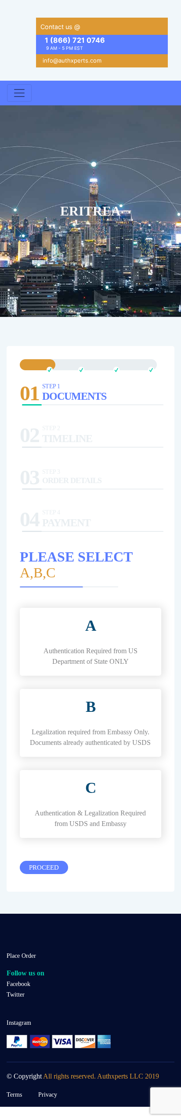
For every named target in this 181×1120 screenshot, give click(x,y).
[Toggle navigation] (19, 93)
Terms (14, 1094)
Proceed (44, 867)
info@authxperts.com (72, 60)
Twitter (16, 994)
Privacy (47, 1094)
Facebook (18, 983)
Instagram (19, 1022)
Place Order (21, 955)
